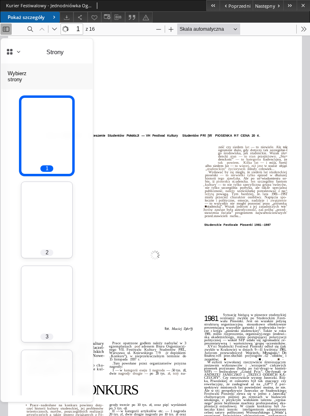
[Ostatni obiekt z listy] (290, 5)
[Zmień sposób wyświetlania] (106, 17)
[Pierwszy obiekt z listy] (213, 5)
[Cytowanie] (132, 17)
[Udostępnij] (80, 17)
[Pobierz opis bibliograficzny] (118, 17)
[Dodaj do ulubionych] (94, 17)
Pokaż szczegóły (26, 17)
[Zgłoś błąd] (146, 17)
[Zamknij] (303, 5)
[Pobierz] (66, 17)
